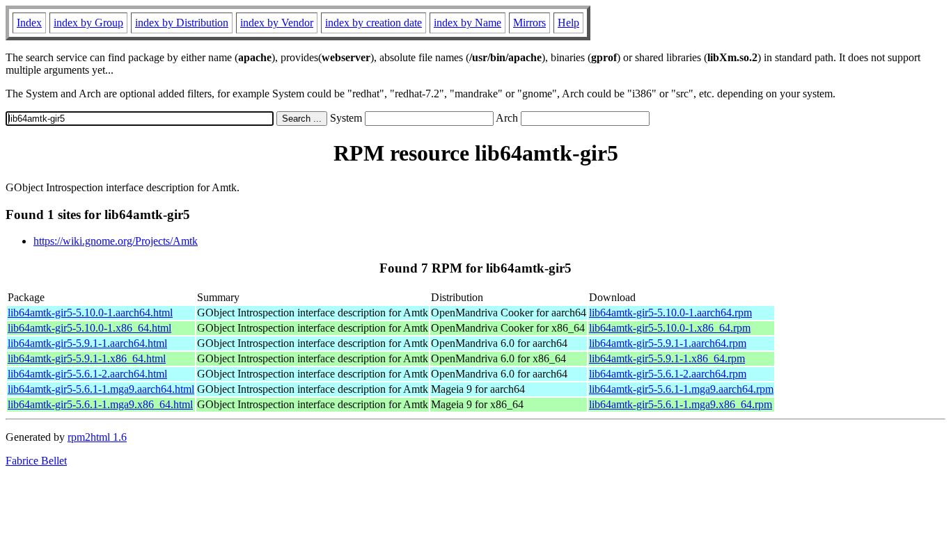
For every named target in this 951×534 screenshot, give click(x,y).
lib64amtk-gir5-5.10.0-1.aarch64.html (90, 312)
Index (29, 23)
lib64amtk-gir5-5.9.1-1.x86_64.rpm (667, 358)
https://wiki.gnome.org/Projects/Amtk (115, 241)
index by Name (467, 23)
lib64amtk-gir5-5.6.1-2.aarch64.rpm (667, 374)
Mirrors (529, 23)
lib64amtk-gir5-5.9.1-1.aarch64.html (87, 343)
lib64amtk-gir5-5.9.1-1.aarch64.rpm (667, 343)
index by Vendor (276, 23)
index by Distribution (181, 23)
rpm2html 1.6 (97, 437)
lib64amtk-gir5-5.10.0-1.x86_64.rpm (669, 328)
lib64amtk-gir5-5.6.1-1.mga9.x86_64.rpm (680, 404)
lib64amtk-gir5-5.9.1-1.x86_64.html (87, 358)
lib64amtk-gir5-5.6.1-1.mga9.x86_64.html (100, 404)
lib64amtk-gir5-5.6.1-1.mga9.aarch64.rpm (681, 389)
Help (568, 23)
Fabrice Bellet (36, 461)
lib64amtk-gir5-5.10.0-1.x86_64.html (89, 328)
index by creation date (373, 23)
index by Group (88, 23)
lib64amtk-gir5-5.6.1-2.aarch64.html (87, 374)
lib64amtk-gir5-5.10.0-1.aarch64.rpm (670, 312)
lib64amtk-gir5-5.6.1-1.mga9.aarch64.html (101, 389)
